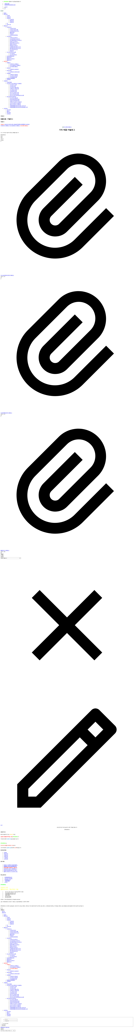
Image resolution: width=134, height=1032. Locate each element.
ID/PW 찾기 (3, 1027)
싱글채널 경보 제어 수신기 (15, 46)
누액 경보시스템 (13, 91)
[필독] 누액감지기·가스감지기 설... (11, 871)
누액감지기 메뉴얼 (14, 74)
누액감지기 (9, 27)
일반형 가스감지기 (14, 45)
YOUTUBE (7, 880)
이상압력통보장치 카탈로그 (6, 412)
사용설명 (9, 73)
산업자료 (9, 79)
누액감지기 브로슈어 (14, 69)
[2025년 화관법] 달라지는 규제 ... (10, 870)
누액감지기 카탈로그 (14, 63)
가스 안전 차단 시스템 (11, 52)
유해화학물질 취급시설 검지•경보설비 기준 (19, 107)
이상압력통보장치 (10, 56)
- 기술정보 (6, 857)
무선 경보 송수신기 (14, 49)
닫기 (2, 1028)
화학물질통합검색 (8, 877)
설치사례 (9, 112)
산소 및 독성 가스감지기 (15, 38)
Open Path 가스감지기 (14, 42)
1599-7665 (6, 3)
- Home (5, 852)
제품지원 (5, 61)
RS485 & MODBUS (11, 78)
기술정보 (5, 80)
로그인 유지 (5, 1023)
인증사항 (9, 18)
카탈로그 (9, 62)
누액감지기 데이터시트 (14, 71)
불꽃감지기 (9, 60)
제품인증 (12, 22)
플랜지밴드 (12, 32)
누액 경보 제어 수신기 (14, 31)
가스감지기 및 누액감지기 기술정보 (14, 83)
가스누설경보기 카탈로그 (15, 65)
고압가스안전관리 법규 (14, 100)
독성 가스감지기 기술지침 (15, 104)
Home (5, 13)
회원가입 (4, 912)
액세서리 (12, 33)
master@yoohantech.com (9, 4)
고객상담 (9, 113)
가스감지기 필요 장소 (14, 87)
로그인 (5, 6)
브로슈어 (9, 67)
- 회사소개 (6, 853)
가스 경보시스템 (13, 90)
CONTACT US (7, 879)
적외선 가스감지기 (14, 41)
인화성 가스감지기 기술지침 (16, 101)
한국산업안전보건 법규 (14, 99)
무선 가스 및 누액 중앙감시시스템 (17, 95)
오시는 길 (9, 24)
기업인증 (12, 19)
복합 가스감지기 (13, 44)
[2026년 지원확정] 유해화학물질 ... (11, 864)
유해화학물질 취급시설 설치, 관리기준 (18, 105)
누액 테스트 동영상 (14, 35)
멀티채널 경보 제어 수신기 (15, 48)
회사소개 (5, 14)
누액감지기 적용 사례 (14, 88)
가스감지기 (9, 36)
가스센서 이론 (13, 86)
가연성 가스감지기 (14, 37)
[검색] (5, 8)
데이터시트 (9, 70)
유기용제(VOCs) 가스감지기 (16, 40)
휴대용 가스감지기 (11, 58)
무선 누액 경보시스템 (14, 94)
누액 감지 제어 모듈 (14, 29)
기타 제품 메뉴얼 (13, 77)
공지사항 (9, 109)
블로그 (8, 111)
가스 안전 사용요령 (14, 97)
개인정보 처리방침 (8, 878)
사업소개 (9, 16)
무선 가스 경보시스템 (14, 92)
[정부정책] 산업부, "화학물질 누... (10, 868)
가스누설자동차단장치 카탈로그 (7, 275)
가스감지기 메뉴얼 (14, 75)
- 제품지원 (6, 856)
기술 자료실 (9, 82)
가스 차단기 (12, 53)
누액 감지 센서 (13, 28)
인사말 (8, 15)
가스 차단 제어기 (13, 54)
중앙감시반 (9, 57)
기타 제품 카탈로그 (14, 66)
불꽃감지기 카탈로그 (5, 550)
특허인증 (12, 20)
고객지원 (5, 108)
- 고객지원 (6, 858)
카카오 (5, 882)
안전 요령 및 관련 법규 (11, 96)
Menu (2, 116)
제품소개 (5, 25)
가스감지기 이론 (13, 84)
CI (7, 23)
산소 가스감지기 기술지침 (15, 103)
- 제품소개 (6, 854)
